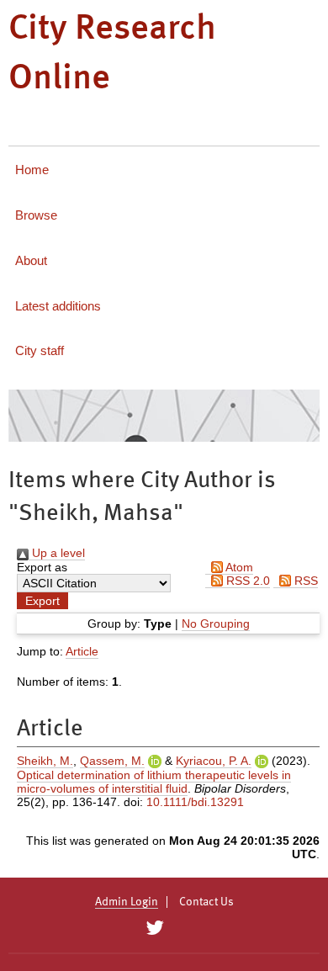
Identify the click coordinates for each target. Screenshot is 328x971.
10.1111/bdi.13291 (195, 802)
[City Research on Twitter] (154, 928)
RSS (304, 580)
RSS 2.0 (246, 580)
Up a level (57, 553)
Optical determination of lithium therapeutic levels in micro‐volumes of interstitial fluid (154, 781)
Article (82, 651)
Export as (42, 567)
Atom (238, 567)
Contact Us (206, 902)
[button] (42, 600)
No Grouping (216, 623)
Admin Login (126, 902)
